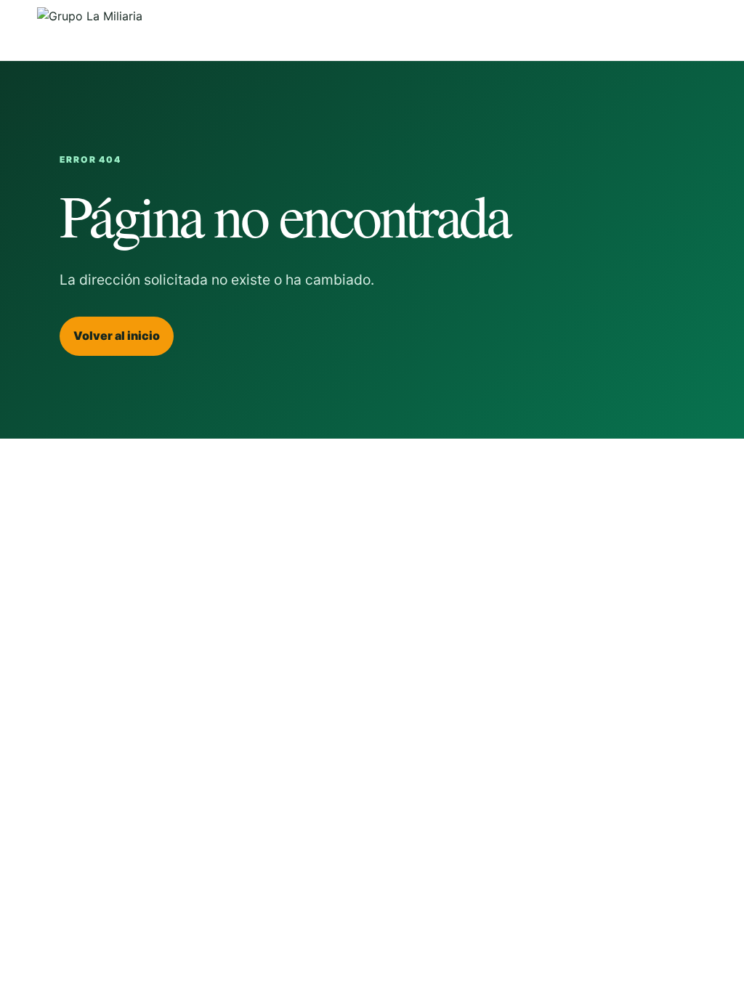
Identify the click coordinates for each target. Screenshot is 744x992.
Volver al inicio (116, 335)
